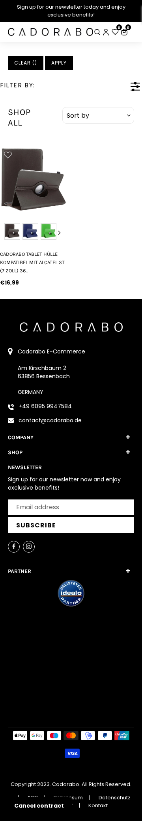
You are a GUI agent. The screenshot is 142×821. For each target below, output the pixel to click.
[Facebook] (14, 547)
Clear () (25, 62)
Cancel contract (39, 806)
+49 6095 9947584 (45, 406)
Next (60, 233)
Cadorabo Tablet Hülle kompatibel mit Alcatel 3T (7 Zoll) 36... (32, 262)
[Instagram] (29, 547)
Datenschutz (115, 797)
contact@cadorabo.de (50, 420)
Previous (7, 233)
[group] (33, 180)
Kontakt (98, 805)
